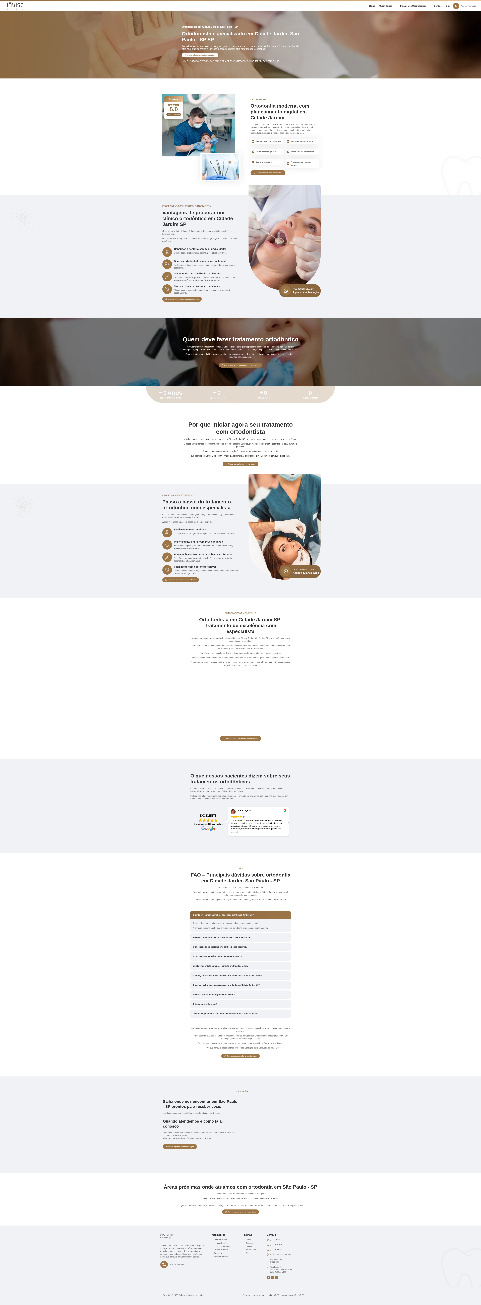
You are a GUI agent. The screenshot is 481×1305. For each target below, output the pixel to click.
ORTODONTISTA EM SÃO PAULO (240, 613)
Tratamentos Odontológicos (413, 6)
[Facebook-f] (268, 1277)
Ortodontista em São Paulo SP (207, 61)
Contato (438, 6)
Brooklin (245, 1205)
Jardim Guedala (272, 1205)
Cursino (301, 1205)
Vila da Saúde (233, 1205)
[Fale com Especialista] (286, 291)
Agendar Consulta (177, 1264)
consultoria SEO (272, 1295)
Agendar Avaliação (468, 6)
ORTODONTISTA (258, 99)
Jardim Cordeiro (257, 1205)
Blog (448, 6)
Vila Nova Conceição (216, 1205)
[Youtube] (276, 1277)
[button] (288, 822)
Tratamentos (217, 1234)
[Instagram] (272, 1277)
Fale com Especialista (303, 289)
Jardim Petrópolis (289, 1205)
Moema (201, 1205)
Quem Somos (385, 6)
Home (372, 6)
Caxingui (180, 1205)
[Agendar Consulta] (164, 1264)
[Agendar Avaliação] (456, 6)
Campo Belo (191, 1205)
